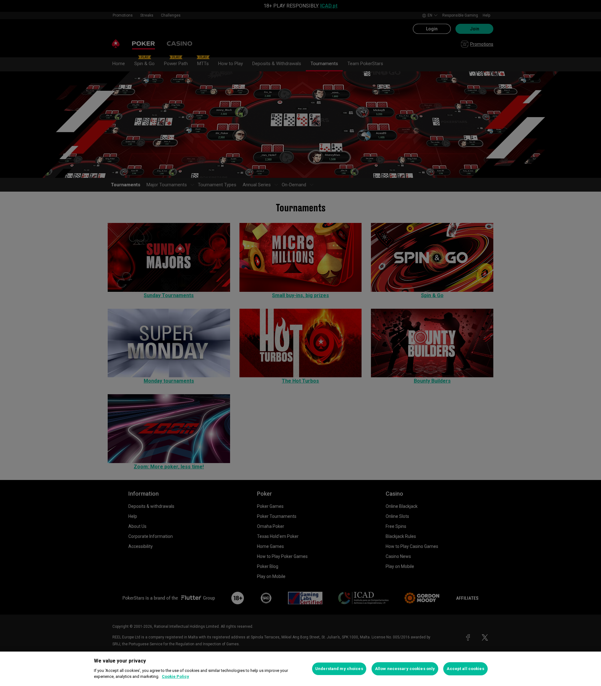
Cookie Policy (175, 676)
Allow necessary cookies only (405, 668)
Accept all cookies (465, 668)
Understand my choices (339, 668)
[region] (300, 669)
